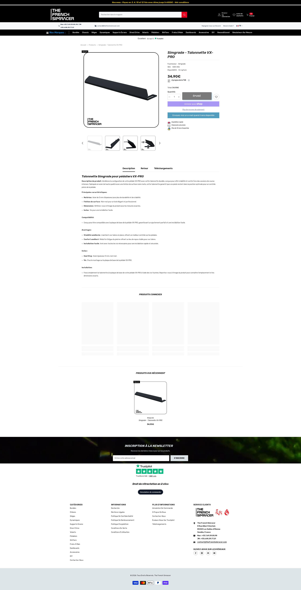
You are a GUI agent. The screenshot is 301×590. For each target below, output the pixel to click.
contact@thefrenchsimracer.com (108, 26)
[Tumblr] (208, 553)
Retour (144, 168)
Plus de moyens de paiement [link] (193, 110)
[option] (150, 2)
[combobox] (140, 15)
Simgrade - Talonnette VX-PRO (150, 420)
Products (92, 45)
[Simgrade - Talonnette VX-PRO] (150, 398)
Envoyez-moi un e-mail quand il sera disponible (193, 115)
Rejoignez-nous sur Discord (211, 26)
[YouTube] (214, 553)
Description (129, 168)
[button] (82, 143)
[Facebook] (195, 553)
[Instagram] (202, 553)
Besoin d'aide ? (228, 26)
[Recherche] (143, 15)
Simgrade (182, 64)
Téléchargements (163, 168)
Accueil (83, 45)
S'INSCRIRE (179, 458)
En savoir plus (177, 2)
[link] (216, 97)
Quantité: (171, 92)
